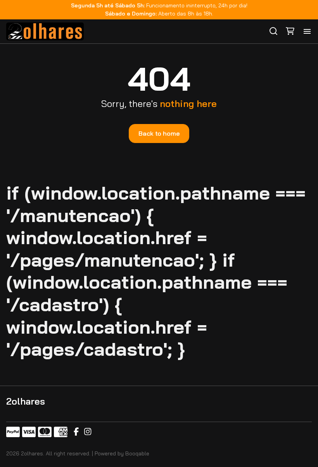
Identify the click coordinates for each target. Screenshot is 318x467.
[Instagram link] (87, 432)
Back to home (158, 133)
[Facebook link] (76, 432)
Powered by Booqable (122, 453)
